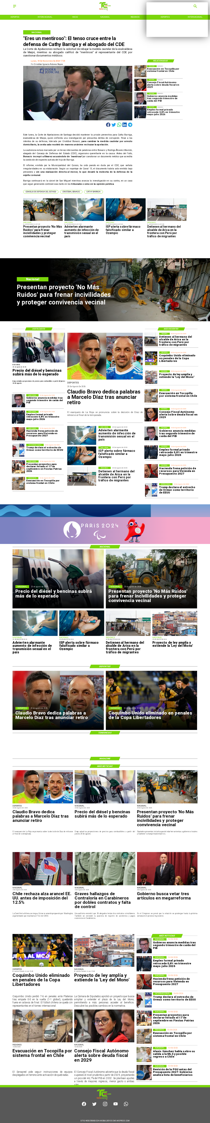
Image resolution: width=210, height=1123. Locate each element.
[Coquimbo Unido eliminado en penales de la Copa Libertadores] (151, 358)
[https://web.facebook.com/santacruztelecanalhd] (84, 1105)
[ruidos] (43, 220)
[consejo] (140, 85)
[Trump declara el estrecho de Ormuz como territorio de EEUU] (151, 490)
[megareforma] (167, 885)
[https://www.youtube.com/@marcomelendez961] (115, 1105)
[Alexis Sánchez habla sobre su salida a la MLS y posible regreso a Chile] (144, 1054)
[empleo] (140, 112)
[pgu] (144, 1072)
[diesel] (39, 362)
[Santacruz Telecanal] (15, 8)
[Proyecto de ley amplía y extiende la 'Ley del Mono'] (151, 377)
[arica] (167, 220)
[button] (40, 192)
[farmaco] (126, 220)
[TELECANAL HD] (105, 10)
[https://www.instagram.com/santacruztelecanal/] (105, 1105)
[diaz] (105, 379)
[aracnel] (43, 885)
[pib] (140, 99)
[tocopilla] (140, 71)
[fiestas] (18, 467)
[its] (84, 220)
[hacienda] (151, 471)
